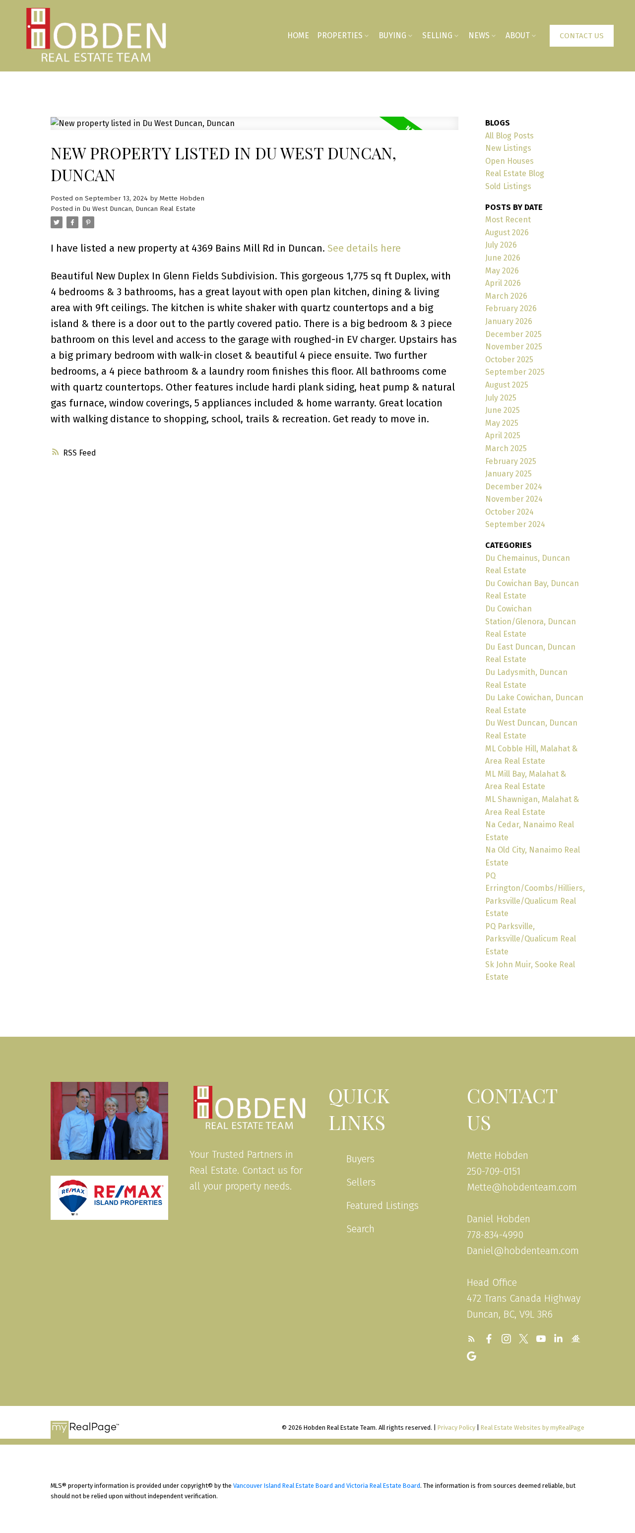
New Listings (508, 148)
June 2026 (502, 258)
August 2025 (506, 385)
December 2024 (513, 486)
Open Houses (509, 161)
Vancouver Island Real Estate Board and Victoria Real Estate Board (326, 1485)
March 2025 (506, 448)
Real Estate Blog (514, 173)
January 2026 (508, 321)
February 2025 (510, 461)
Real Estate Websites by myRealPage (532, 1427)
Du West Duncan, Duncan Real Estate (138, 209)
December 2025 (513, 334)
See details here (364, 248)
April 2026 (503, 283)
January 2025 (508, 473)
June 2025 (502, 410)
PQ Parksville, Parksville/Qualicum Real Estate (530, 939)
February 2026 (511, 308)
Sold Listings (508, 186)
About (518, 35)
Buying (392, 35)
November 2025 (513, 346)
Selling (437, 35)
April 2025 (502, 435)
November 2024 (514, 499)
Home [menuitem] (298, 35)
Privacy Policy (456, 1427)
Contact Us (582, 35)
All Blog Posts (509, 135)
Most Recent (508, 219)
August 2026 (507, 232)
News (479, 35)
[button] (582, 36)
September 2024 (515, 524)
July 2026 (501, 245)
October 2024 (509, 512)
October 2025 (509, 359)
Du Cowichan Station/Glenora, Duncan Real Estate (530, 621)
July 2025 (500, 397)
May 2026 (502, 270)
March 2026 (506, 296)
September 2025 (515, 372)
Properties (340, 35)
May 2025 (501, 423)
